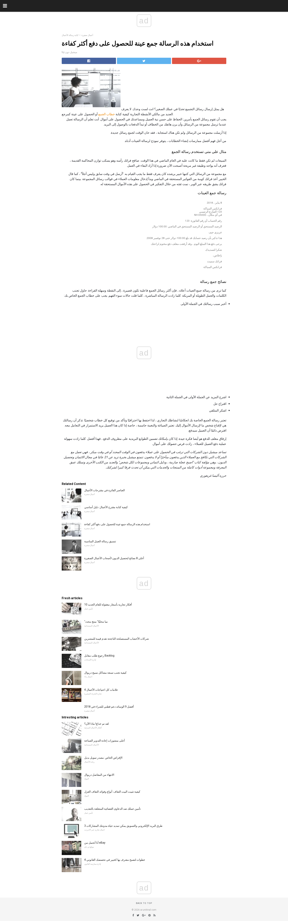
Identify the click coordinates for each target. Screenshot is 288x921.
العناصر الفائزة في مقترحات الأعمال (104, 490)
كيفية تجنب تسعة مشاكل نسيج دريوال (105, 672)
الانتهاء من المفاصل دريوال (99, 774)
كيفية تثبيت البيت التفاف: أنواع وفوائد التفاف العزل (112, 791)
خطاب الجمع (106, 114)
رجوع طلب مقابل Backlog (99, 655)
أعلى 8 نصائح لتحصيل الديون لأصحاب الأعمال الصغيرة (114, 558)
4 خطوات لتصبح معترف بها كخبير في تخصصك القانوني (114, 859)
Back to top (144, 903)
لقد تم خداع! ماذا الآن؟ (96, 723)
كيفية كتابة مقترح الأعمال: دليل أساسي (106, 507)
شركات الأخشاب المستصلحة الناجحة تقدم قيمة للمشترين (116, 638)
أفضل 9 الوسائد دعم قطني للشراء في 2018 (109, 706)
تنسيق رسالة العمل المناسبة (100, 541)
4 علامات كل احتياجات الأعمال (101, 689)
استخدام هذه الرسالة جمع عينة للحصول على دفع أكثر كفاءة (117, 524)
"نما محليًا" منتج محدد (96, 621)
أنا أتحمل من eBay (94, 842)
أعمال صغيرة (87, 35)
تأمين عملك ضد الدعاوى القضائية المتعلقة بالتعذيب (112, 808)
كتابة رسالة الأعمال (70, 35)
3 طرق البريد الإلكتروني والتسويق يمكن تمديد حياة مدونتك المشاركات (123, 825)
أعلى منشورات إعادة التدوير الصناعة (104, 740)
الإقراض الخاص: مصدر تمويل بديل (103, 757)
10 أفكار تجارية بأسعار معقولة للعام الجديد (108, 604)
